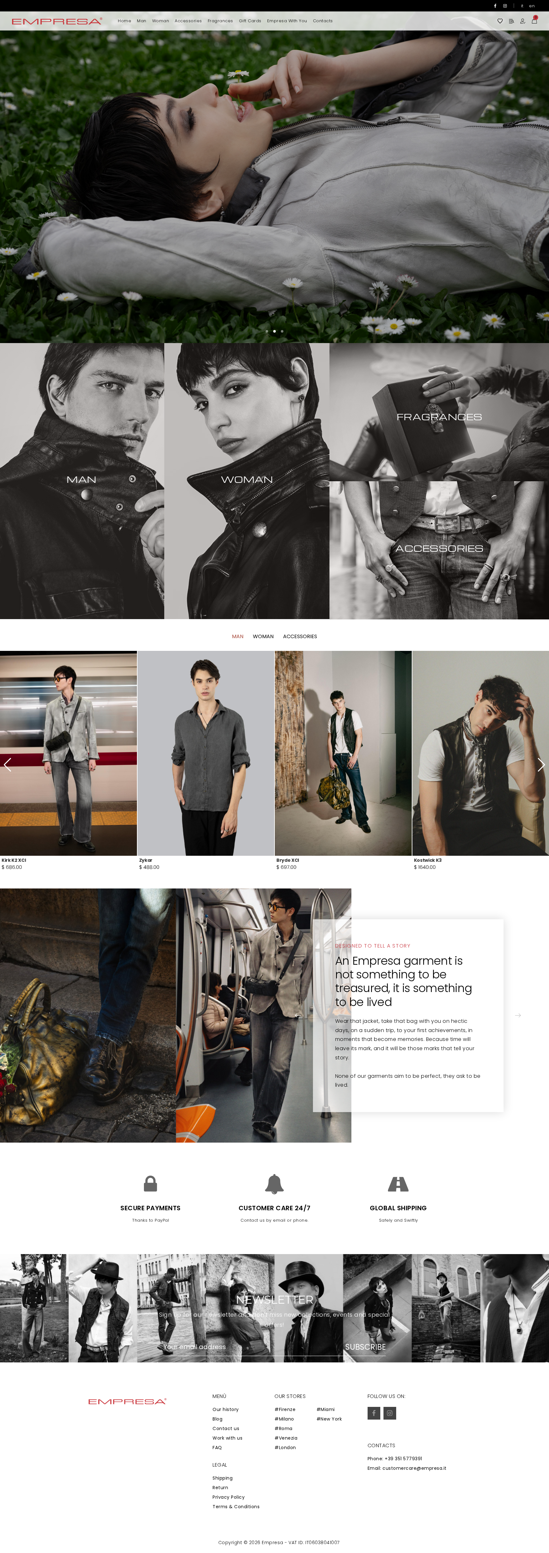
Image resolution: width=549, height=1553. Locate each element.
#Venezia (285, 1438)
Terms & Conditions (236, 1506)
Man (141, 21)
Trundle (423, 860)
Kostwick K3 (153, 860)
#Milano (284, 1419)
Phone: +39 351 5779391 (395, 1458)
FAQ (217, 1447)
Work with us (227, 1438)
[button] (525, 171)
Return (220, 1487)
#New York (329, 1419)
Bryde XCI (13, 860)
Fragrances (220, 21)
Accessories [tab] (300, 636)
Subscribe (365, 1347)
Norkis (283, 860)
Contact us (226, 1428)
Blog (217, 1419)
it (522, 6)
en (532, 6)
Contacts (323, 21)
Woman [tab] (263, 636)
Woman (160, 21)
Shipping (223, 1478)
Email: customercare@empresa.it (407, 1468)
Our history (226, 1409)
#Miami (325, 1409)
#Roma (283, 1428)
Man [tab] (237, 636)
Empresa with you (287, 21)
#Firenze (284, 1409)
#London (285, 1447)
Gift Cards (250, 21)
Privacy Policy (229, 1497)
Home (124, 21)
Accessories (188, 21)
